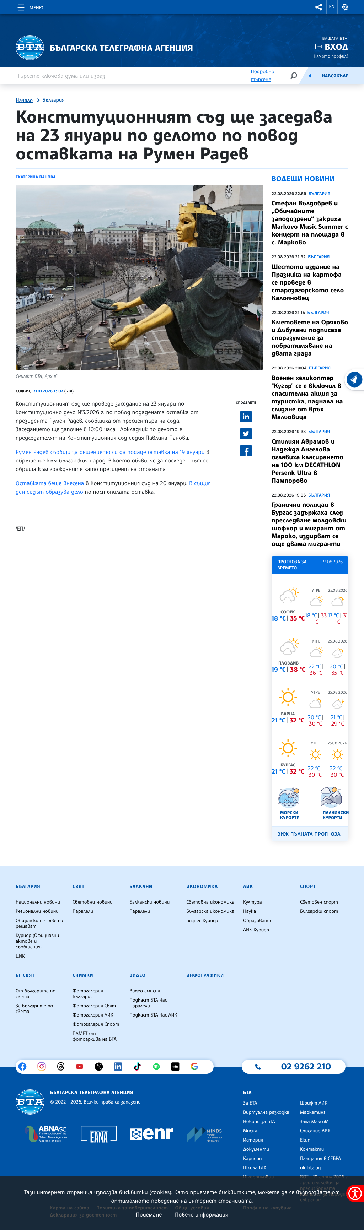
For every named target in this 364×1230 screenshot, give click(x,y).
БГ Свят (25, 975)
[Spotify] (159, 1066)
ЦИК (20, 956)
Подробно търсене (262, 75)
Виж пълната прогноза (309, 834)
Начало (24, 100)
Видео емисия (144, 991)
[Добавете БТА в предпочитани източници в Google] (197, 1066)
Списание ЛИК (315, 1131)
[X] (101, 1066)
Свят (79, 886)
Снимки (83, 975)
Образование (257, 920)
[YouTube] (82, 1066)
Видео (137, 975)
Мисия (250, 1131)
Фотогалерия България (88, 993)
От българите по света (35, 993)
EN (332, 7)
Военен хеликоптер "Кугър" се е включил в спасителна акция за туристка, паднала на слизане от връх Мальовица (307, 397)
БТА (247, 1092)
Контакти (312, 1149)
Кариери (252, 1158)
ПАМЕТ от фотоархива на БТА (95, 1036)
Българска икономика (210, 911)
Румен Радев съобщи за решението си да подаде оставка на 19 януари (111, 451)
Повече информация (201, 1214)
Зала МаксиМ (314, 1122)
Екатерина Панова (36, 176)
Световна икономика (210, 902)
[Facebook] (25, 1066)
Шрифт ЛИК (313, 1103)
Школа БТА (255, 1168)
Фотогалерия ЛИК (93, 1015)
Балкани (140, 886)
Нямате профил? (331, 56)
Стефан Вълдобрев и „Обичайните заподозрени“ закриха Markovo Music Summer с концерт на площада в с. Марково (310, 222)
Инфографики (205, 975)
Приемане (149, 1214)
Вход (336, 47)
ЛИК (248, 886)
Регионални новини (37, 911)
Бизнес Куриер (202, 920)
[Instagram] (44, 1066)
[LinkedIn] (120, 1066)
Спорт (308, 886)
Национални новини (38, 902)
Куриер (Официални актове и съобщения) (37, 941)
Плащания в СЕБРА (320, 1158)
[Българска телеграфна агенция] (30, 1102)
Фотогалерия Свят (94, 1006)
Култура (252, 902)
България (53, 100)
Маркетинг (312, 1112)
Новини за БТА (259, 1122)
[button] (318, 7)
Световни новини (93, 902)
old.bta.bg (310, 1168)
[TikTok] (139, 1066)
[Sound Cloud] (177, 1066)
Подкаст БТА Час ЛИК (153, 1015)
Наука (249, 911)
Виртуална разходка (266, 1112)
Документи (256, 1149)
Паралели (83, 911)
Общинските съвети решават (39, 923)
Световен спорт (319, 902)
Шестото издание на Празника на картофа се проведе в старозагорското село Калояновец (308, 282)
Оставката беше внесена (50, 483)
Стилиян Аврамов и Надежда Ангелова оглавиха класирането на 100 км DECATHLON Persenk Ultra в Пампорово (307, 461)
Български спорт (319, 911)
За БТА (250, 1103)
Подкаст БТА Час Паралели (148, 1003)
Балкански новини (149, 902)
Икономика (202, 886)
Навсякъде (335, 76)
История (253, 1140)
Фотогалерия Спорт (96, 1024)
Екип (305, 1140)
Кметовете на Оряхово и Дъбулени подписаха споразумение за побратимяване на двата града (310, 337)
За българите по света (34, 1008)
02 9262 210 (306, 1066)
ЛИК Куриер (256, 930)
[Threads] (63, 1066)
